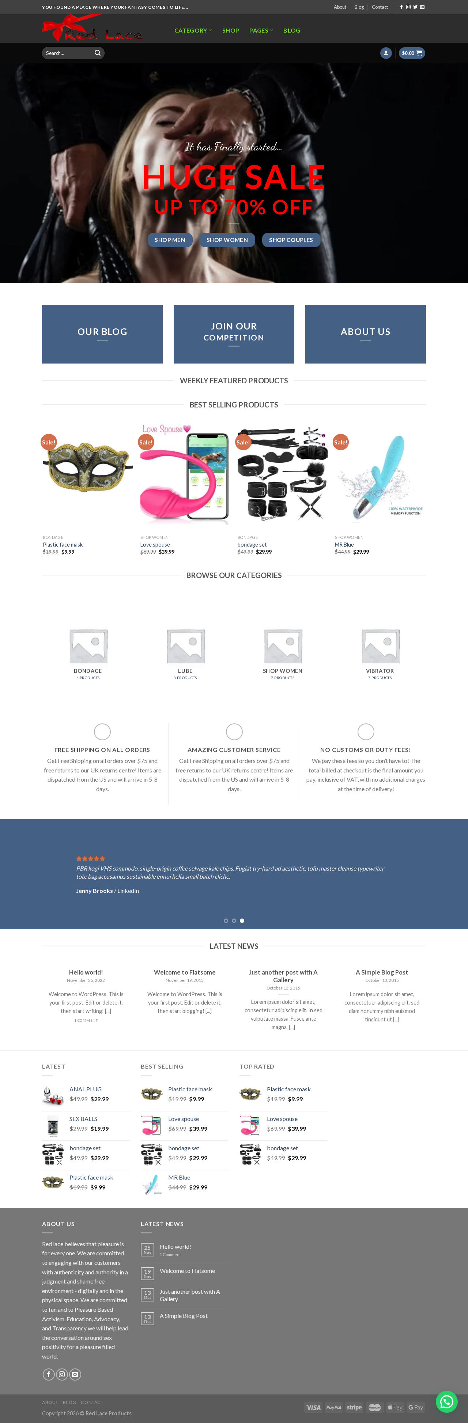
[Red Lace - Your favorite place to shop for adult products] (100, 28)
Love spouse (155, 544)
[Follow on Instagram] (408, 7)
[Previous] (43, 495)
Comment (170, 1254)
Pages (258, 30)
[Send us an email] (422, 7)
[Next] (424, 495)
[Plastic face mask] (88, 477)
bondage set (252, 544)
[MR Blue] (380, 477)
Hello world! (175, 1246)
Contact (380, 7)
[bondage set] (283, 477)
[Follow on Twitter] (415, 7)
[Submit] (97, 53)
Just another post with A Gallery (190, 1295)
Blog (359, 7)
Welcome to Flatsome (187, 1270)
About (340, 7)
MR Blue (344, 544)
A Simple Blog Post (184, 1315)
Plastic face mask (63, 544)
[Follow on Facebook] (401, 7)
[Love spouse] (185, 477)
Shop (230, 30)
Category (190, 30)
